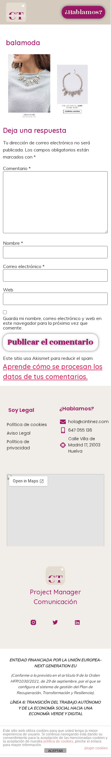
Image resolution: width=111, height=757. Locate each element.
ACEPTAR (55, 751)
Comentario (17, 168)
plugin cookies (96, 748)
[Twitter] (55, 622)
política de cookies (58, 741)
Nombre (13, 243)
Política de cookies (27, 425)
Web (8, 289)
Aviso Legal (18, 433)
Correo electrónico (24, 266)
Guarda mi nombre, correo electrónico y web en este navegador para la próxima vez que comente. (52, 323)
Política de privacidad (18, 445)
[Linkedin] (77, 622)
